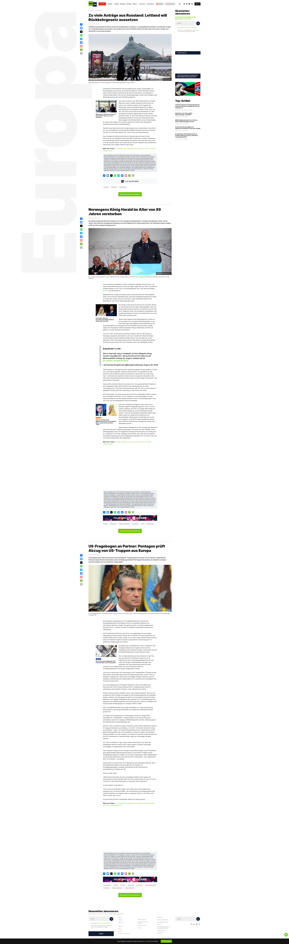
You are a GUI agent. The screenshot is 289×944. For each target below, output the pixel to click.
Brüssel (116, 885)
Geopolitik (131, 885)
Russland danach (142, 919)
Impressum (159, 917)
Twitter (101, 933)
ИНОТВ (120, 926)
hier (145, 941)
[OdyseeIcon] (192, 4)
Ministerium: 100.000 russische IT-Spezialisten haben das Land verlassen (106, 116)
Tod (143, 523)
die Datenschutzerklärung (191, 27)
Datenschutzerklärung (162, 919)
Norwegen (135, 523)
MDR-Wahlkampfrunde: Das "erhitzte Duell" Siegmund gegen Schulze (186, 120)
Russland (114, 187)
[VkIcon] (186, 4)
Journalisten (150, 4)
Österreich (171, 4)
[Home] (93, 4)
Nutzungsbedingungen (162, 922)
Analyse (116, 4)
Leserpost (142, 4)
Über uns (159, 924)
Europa (123, 885)
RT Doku (140, 927)
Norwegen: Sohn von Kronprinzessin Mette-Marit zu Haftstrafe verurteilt (105, 319)
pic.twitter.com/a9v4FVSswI (115, 361)
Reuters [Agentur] (117, 888)
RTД (119, 928)
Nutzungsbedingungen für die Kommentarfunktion (163, 927)
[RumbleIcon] (189, 4)
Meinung (122, 4)
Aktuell (110, 4)
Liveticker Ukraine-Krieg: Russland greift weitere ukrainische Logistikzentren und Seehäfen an (187, 106)
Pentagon (106, 888)
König (105, 523)
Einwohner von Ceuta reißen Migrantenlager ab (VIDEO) (183, 113)
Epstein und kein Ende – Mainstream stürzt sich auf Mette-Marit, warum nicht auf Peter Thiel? (106, 422)
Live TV (102, 4)
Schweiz (160, 4)
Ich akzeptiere (187, 27)
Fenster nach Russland (124, 933)
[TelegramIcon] (184, 4)
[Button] (198, 23)
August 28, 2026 (151, 365)
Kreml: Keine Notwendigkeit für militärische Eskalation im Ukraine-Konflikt (187, 127)
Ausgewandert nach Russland (143, 922)
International (123, 187)
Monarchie (113, 523)
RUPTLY (120, 931)
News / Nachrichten (124, 523)
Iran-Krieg (139, 885)
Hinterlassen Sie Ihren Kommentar (130, 194)
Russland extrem (142, 925)
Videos (135, 4)
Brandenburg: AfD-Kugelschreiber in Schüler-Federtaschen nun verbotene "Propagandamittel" (186, 135)
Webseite (106, 290)
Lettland (106, 187)
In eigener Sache (161, 930)
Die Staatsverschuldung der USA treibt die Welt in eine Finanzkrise (106, 661)
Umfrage (128, 4)
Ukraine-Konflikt (129, 888)
